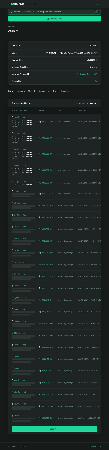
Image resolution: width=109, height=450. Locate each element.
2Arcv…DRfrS (20, 413)
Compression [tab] (45, 91)
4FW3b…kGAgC (20, 378)
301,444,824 (47, 345)
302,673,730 (47, 239)
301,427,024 (47, 357)
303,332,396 (47, 122)
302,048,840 (47, 298)
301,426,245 (47, 381)
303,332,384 (47, 183)
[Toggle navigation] (97, 4)
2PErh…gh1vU (20, 284)
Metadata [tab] (21, 91)
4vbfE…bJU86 (20, 236)
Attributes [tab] (32, 91)
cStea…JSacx (20, 201)
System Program (87, 74)
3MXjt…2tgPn (20, 225)
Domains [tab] (65, 91)
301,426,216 (47, 392)
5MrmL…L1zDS (20, 191)
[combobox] (54, 12)
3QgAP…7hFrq (20, 319)
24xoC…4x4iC (20, 355)
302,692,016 (47, 203)
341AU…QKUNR (20, 248)
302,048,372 (47, 310)
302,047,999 (47, 321)
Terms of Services (94, 446)
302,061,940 (47, 286)
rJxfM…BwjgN (20, 390)
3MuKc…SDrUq (20, 343)
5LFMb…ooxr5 (20, 166)
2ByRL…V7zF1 (20, 366)
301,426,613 (47, 369)
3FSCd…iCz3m (20, 331)
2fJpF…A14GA (20, 182)
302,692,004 (47, 227)
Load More (54, 427)
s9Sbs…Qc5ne (20, 149)
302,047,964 (47, 333)
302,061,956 (47, 251)
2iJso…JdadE (20, 133)
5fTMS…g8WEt (20, 213)
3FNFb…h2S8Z (20, 117)
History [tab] (11, 91)
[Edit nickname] (96, 53)
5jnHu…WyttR (20, 295)
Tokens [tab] (56, 91)
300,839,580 (47, 404)
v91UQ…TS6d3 (20, 402)
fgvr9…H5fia (20, 272)
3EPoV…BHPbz (20, 307)
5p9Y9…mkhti (20, 260)
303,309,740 (47, 193)
